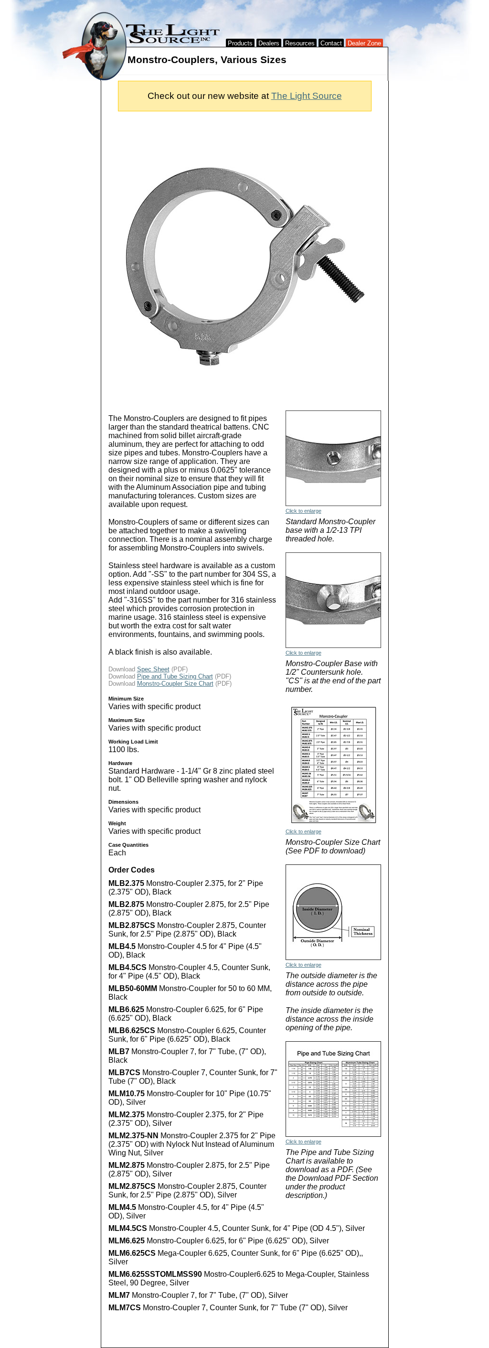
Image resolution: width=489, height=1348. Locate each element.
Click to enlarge (303, 511)
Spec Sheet (153, 669)
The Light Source (306, 96)
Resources (300, 43)
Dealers (268, 43)
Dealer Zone (364, 43)
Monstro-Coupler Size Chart (175, 683)
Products (240, 43)
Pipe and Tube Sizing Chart (175, 676)
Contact (331, 43)
